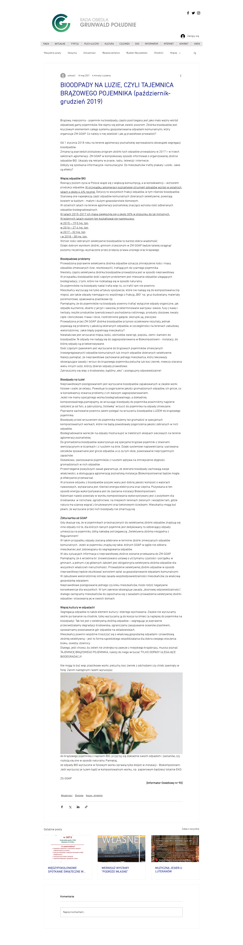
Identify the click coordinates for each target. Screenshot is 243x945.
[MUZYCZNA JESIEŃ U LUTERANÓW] (175, 848)
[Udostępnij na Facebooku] (61, 806)
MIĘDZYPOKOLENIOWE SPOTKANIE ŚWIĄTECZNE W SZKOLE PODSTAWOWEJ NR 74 (68, 870)
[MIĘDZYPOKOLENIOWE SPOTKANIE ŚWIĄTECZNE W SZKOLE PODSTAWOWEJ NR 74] (68, 848)
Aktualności (89, 52)
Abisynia (72, 52)
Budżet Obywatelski (137, 52)
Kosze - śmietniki (94, 795)
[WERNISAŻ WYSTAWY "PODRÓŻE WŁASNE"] (121, 848)
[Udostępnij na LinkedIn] (78, 806)
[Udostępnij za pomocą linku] (86, 806)
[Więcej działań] (181, 76)
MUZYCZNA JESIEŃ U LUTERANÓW (168, 869)
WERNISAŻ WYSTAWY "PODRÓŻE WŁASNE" (115, 870)
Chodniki (158, 52)
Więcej (173, 52)
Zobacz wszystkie (190, 829)
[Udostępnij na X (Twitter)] (70, 806)
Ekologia (79, 795)
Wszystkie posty (52, 52)
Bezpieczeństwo (111, 52)
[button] (195, 53)
